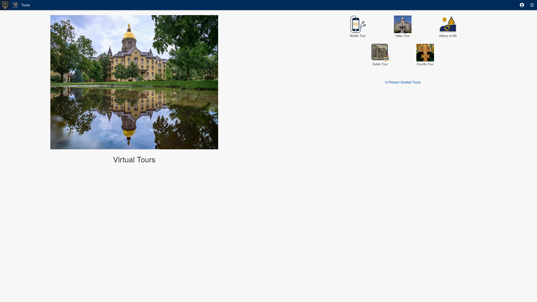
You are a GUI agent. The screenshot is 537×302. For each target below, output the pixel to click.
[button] (522, 5)
